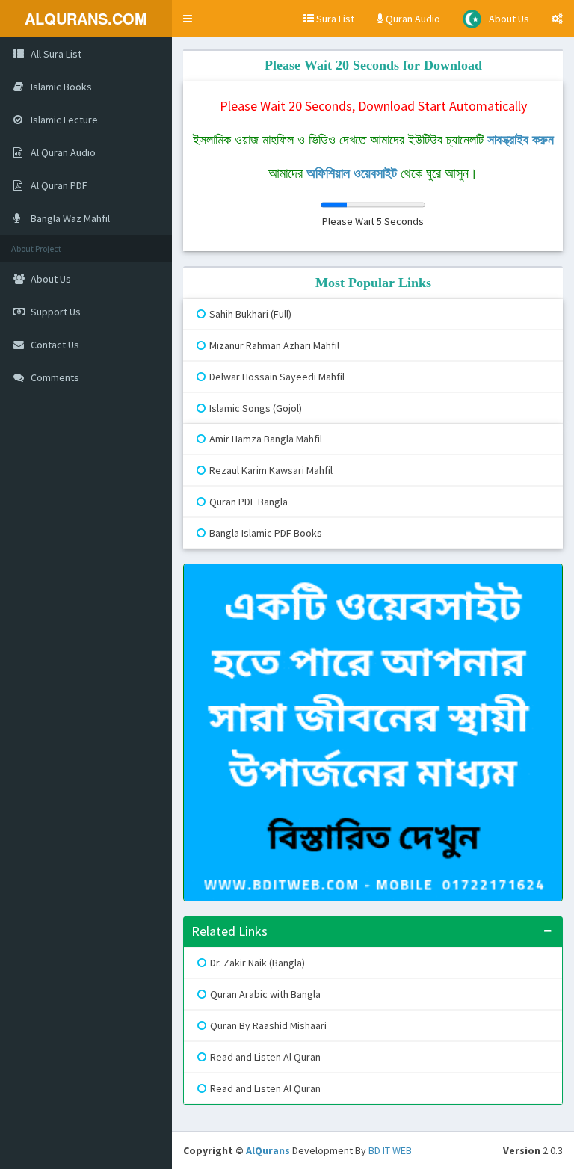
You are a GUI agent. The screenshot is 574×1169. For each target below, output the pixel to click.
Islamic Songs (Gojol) (255, 408)
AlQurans (268, 1150)
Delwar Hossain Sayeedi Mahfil (277, 376)
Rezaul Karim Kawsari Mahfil (271, 470)
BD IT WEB (390, 1150)
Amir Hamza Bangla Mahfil (265, 438)
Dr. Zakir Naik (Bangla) (257, 962)
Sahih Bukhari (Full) (250, 314)
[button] (187, 18)
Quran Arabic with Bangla (265, 994)
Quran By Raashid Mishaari (268, 1025)
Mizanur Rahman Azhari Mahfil (274, 345)
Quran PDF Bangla (248, 501)
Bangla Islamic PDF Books (265, 533)
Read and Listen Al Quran (265, 1057)
